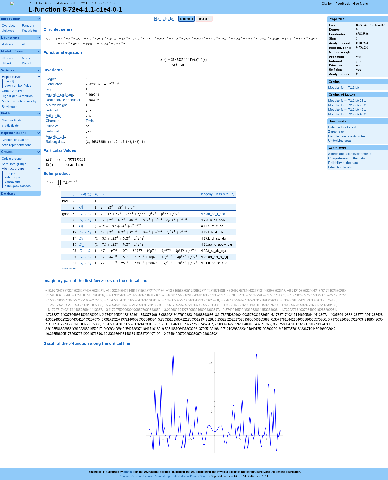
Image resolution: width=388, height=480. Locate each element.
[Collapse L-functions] (38, 37)
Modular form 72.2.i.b (343, 87)
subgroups (12, 177)
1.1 (94, 3)
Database (8, 193)
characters (12, 181)
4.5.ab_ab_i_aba (213, 214)
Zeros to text (337, 131)
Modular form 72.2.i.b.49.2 (347, 114)
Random (28, 25)
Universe (8, 30)
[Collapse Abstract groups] (39, 168)
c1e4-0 (106, 3)
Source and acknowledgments (349, 153)
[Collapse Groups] (38, 152)
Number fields (12, 120)
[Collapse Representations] (38, 133)
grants (127, 471)
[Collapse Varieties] (38, 70)
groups (10, 173)
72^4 (83, 3)
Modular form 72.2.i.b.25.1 (347, 100)
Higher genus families (17, 96)
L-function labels (340, 167)
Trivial (90, 121)
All (23, 44)
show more (69, 268)
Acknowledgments (166, 476)
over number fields (18, 85)
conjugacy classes (18, 186)
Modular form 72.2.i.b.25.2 (347, 105)
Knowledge (30, 30)
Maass (26, 58)
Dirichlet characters (15, 139)
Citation (327, 3)
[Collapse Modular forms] (38, 51)
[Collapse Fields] (38, 113)
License (148, 476)
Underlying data (339, 140)
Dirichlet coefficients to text (347, 136)
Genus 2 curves (13, 90)
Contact (124, 476)
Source (204, 476)
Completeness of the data (346, 158)
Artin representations (16, 145)
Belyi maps (9, 106)
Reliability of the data (343, 162)
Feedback (342, 3)
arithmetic (186, 18)
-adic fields (10, 125)
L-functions (44, 3)
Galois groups (12, 158)
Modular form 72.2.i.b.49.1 (347, 109)
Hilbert (6, 63)
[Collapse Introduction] (38, 18)
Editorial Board (188, 476)
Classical (8, 58)
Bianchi (27, 63)
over (9, 81)
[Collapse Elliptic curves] (39, 77)
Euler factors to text (342, 127)
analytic (204, 18)
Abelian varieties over (19, 101)
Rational (62, 3)
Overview (8, 25)
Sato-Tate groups (14, 164)
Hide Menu (360, 3)
